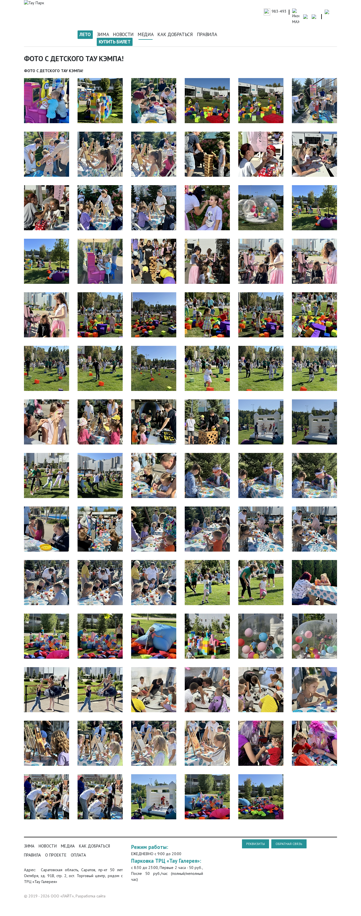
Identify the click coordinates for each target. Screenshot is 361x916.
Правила (207, 34)
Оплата (78, 855)
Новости (123, 34)
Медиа (145, 34)
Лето (85, 34)
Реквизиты (255, 844)
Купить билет (115, 42)
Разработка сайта (90, 896)
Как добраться (175, 34)
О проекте (56, 855)
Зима (103, 34)
